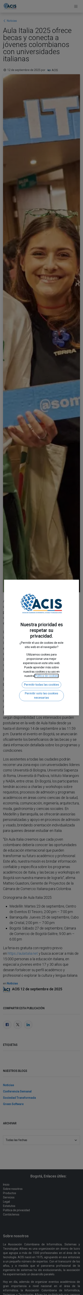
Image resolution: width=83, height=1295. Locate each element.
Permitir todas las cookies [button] (41, 684)
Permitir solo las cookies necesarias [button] (41, 695)
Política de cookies (46, 676)
